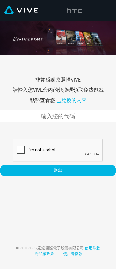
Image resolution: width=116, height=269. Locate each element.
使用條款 (92, 248)
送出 (58, 170)
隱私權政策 (44, 253)
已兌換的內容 (71, 100)
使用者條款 (72, 253)
